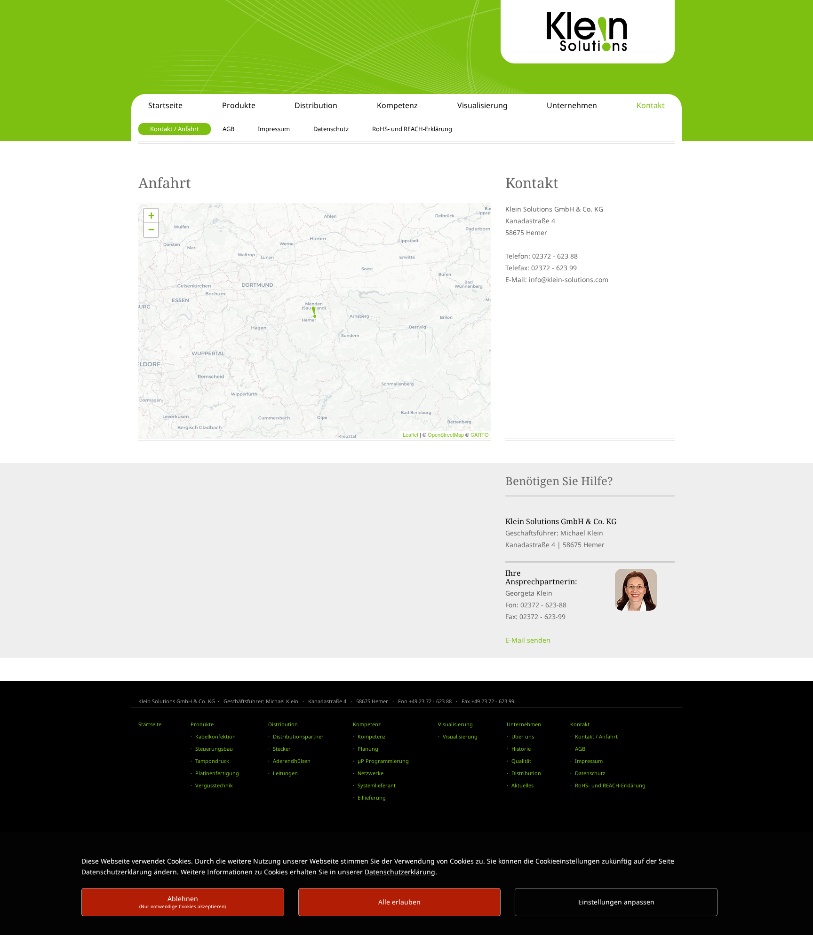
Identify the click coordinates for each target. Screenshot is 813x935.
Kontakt (580, 724)
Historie (521, 748)
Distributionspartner (298, 736)
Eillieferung (372, 797)
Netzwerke (370, 773)
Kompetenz (367, 724)
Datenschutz (590, 773)
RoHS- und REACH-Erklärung (610, 785)
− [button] (151, 230)
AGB (580, 748)
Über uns (522, 736)
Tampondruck (212, 760)
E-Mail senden (527, 640)
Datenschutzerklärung (400, 871)
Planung (368, 748)
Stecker (282, 748)
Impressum (589, 760)
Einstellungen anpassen (616, 901)
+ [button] (151, 215)
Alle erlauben (399, 901)
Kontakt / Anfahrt (596, 736)
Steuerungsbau (214, 748)
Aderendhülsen (292, 760)
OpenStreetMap (446, 434)
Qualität (521, 760)
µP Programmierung (383, 760)
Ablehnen (182, 902)
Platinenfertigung (217, 773)
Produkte (202, 724)
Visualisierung (455, 724)
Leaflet (410, 434)
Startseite (149, 724)
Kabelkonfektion (215, 736)
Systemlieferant (377, 785)
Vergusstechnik (214, 785)
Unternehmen (524, 724)
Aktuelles (522, 785)
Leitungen (285, 773)
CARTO (479, 434)
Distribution (283, 724)
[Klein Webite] (588, 31)
